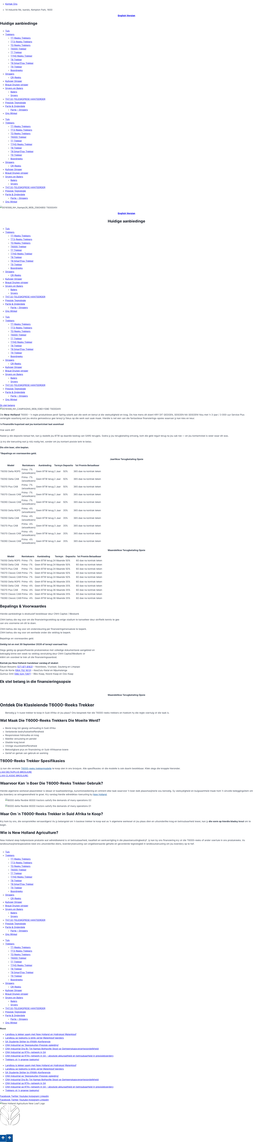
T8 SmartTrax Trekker (22, 63)
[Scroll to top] (3, 1138)
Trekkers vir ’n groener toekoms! (22, 1059)
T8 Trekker (16, 59)
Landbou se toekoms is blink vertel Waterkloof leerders (34, 1038)
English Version (126, 15)
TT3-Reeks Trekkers (21, 41)
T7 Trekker (16, 52)
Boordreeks (17, 70)
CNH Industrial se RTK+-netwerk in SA (25, 1052)
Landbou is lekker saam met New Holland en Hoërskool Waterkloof (40, 1034)
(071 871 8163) (25, 666)
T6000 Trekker (18, 49)
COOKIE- (31, 1130)
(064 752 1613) (23, 670)
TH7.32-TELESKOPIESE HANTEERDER (25, 99)
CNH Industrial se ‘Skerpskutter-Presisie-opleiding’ (32, 1045)
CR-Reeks (16, 77)
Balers (14, 92)
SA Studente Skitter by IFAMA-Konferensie (27, 1041)
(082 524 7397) (22, 674)
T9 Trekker (16, 66)
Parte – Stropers (19, 109)
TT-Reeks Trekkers (21, 38)
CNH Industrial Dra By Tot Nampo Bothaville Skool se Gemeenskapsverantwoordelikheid (52, 1048)
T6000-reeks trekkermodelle (36, 768)
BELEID (39, 1130)
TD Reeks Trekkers (20, 45)
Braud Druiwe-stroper (16, 84)
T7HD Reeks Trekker (21, 56)
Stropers (9, 74)
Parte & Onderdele (15, 106)
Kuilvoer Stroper (13, 81)
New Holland (100, 794)
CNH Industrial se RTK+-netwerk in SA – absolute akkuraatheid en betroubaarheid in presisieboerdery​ (59, 1056)
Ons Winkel (11, 113)
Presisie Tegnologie (15, 102)
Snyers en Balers (14, 88)
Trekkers (9, 34)
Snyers (14, 95)
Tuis (7, 31)
